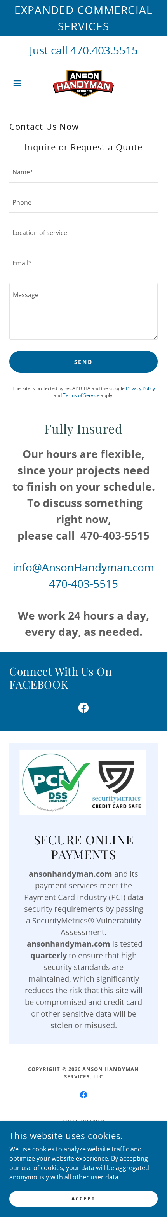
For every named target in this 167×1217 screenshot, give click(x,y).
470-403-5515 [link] (83, 583)
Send (83, 362)
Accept (83, 1198)
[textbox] (83, 172)
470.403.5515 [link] (104, 50)
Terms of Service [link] (81, 395)
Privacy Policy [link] (140, 388)
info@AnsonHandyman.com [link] (83, 567)
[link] (84, 83)
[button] (20, 83)
